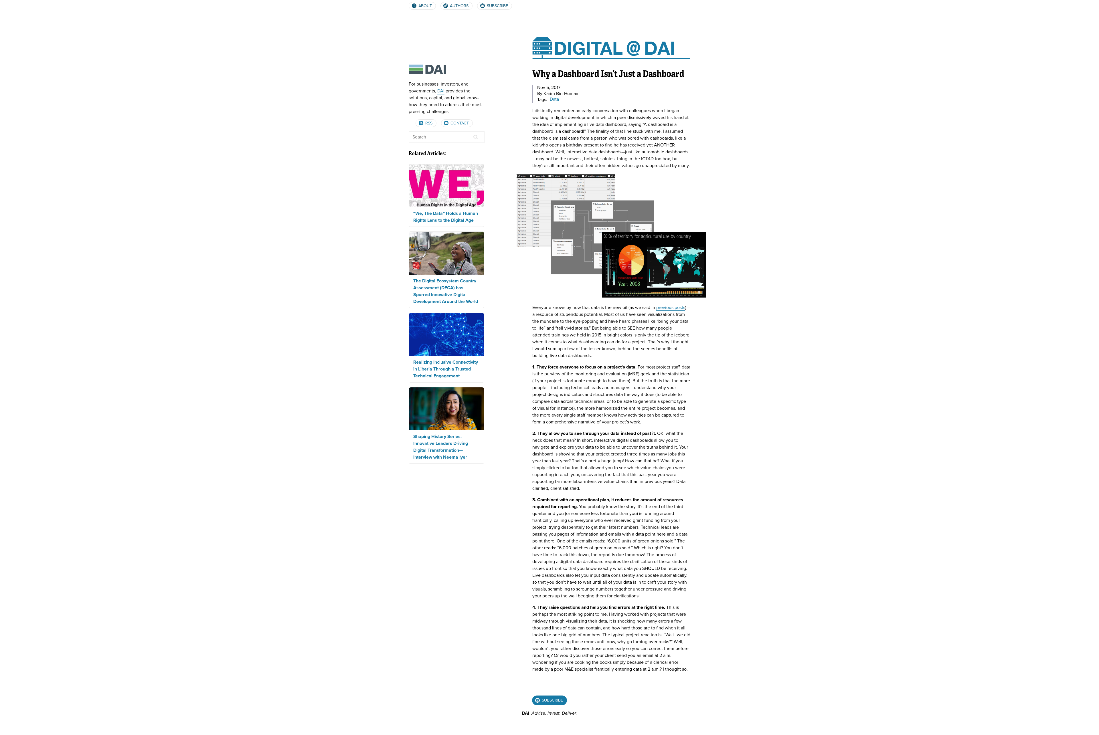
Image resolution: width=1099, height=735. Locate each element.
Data (554, 99)
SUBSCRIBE (497, 5)
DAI (440, 91)
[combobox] (447, 137)
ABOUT (424, 5)
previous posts (670, 307)
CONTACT (459, 123)
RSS (428, 123)
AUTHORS (459, 5)
